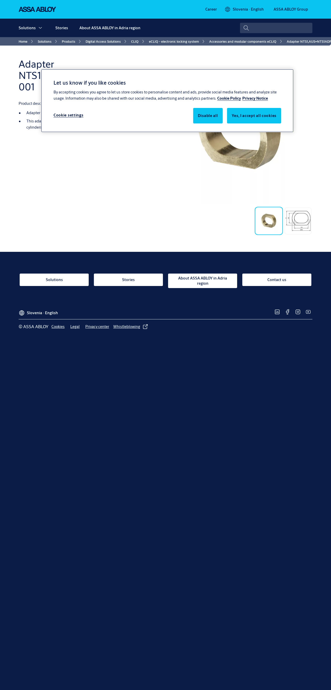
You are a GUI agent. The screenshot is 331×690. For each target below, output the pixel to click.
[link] (211, 9)
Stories (61, 27)
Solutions (27, 27)
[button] (40, 28)
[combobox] (276, 28)
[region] (167, 100)
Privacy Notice (255, 98)
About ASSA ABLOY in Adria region (109, 27)
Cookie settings (69, 114)
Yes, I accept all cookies (254, 115)
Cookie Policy (229, 98)
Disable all (208, 115)
